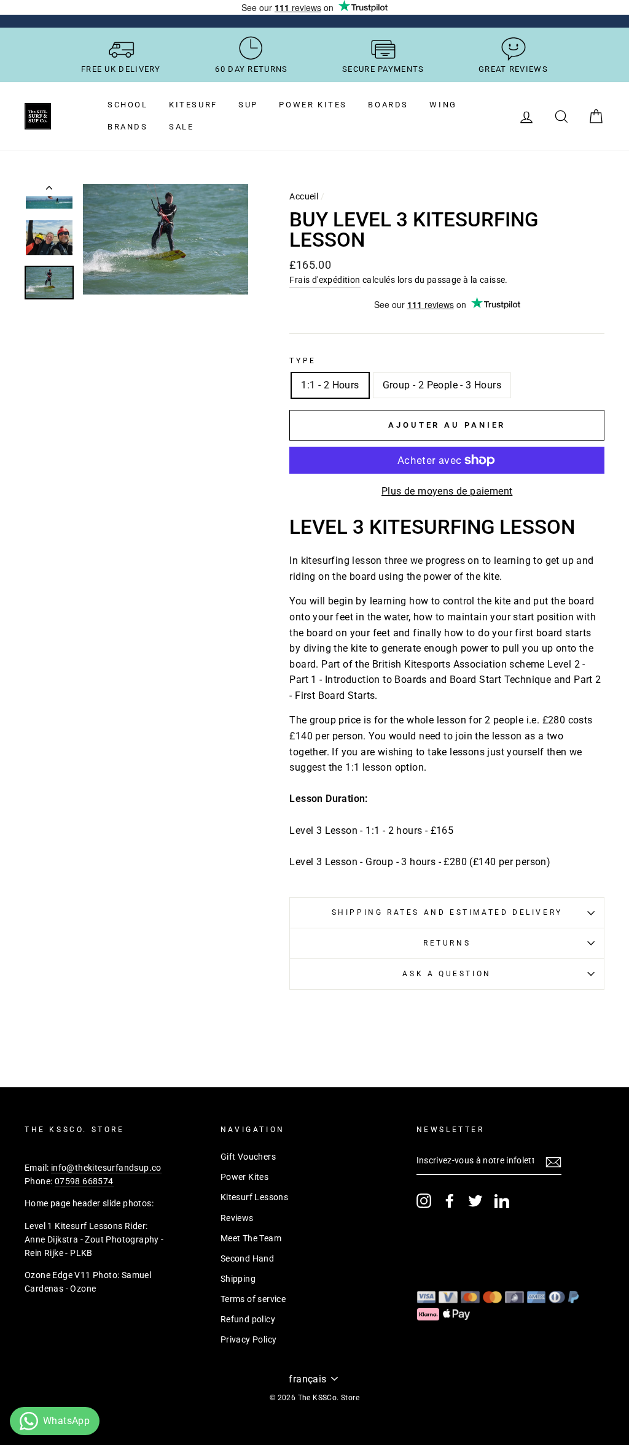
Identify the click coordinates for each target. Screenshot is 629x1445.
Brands (127, 126)
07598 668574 (84, 1181)
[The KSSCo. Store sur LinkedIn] (501, 1200)
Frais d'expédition (324, 280)
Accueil (303, 196)
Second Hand (247, 1258)
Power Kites (313, 104)
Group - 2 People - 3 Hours (442, 385)
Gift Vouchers (248, 1157)
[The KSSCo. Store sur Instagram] (423, 1200)
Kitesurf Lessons (254, 1197)
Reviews (237, 1218)
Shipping (238, 1279)
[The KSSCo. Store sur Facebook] (449, 1200)
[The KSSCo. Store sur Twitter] (475, 1200)
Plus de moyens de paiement (446, 491)
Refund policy (248, 1319)
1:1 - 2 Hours (330, 385)
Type (302, 360)
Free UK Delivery (121, 69)
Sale (181, 126)
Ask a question (446, 973)
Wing (442, 104)
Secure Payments (383, 69)
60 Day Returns (251, 69)
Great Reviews (513, 69)
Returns (447, 943)
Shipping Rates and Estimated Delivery (447, 912)
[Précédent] (49, 190)
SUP (248, 104)
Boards (388, 104)
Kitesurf (193, 104)
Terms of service (253, 1299)
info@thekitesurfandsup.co (106, 1168)
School (127, 104)
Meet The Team (251, 1238)
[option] (166, 239)
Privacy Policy (249, 1339)
